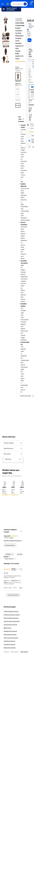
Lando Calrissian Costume (11, 611)
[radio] (18, 77)
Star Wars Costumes (9, 641)
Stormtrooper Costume (10, 624)
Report (20, 587)
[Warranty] (20, 459)
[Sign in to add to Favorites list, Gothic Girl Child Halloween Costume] (13, 483)
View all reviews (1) (13, 595)
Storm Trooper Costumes (11, 637)
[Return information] (28, 37)
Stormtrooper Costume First (12, 621)
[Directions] (21, 453)
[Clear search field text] (23, 4)
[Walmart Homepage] (7, 3)
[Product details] (21, 442)
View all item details (25, 395)
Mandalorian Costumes (10, 631)
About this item (8, 437)
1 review (11, 537)
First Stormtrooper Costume (12, 614)
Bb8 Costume (7, 628)
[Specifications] (21, 448)
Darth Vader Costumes (10, 634)
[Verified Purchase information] (17, 569)
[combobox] (19, 4)
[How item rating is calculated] (22, 540)
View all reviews (10, 545)
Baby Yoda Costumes (9, 647)
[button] (19, 119)
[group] (22, 61)
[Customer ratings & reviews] (21, 530)
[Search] (25, 3)
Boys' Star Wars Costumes (11, 618)
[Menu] (3, 3)
